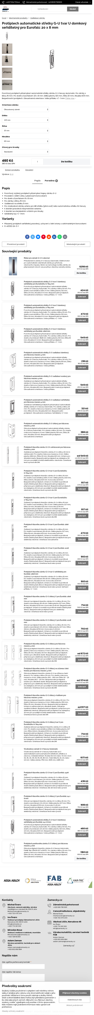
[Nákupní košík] (83, 9)
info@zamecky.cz (15, 924)
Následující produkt (76, 244)
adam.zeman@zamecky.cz (19, 947)
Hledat (73, 9)
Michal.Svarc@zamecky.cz (18, 911)
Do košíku (66, 161)
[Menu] (89, 9)
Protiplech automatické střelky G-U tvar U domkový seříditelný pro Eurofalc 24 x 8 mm (45, 821)
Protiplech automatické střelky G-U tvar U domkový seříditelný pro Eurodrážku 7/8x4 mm (45, 306)
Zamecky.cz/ (68, 945)
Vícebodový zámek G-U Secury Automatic (41, 749)
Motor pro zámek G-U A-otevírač (37, 258)
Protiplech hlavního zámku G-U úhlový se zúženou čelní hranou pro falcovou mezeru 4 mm (46, 670)
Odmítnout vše (75, 1000)
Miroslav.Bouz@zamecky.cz (19, 934)
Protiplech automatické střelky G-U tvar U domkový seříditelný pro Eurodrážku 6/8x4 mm (45, 283)
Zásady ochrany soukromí (13, 1011)
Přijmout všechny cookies (75, 993)
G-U (11, 174)
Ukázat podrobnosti (74, 1005)
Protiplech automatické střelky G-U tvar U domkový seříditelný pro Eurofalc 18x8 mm (45, 330)
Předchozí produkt (16, 244)
